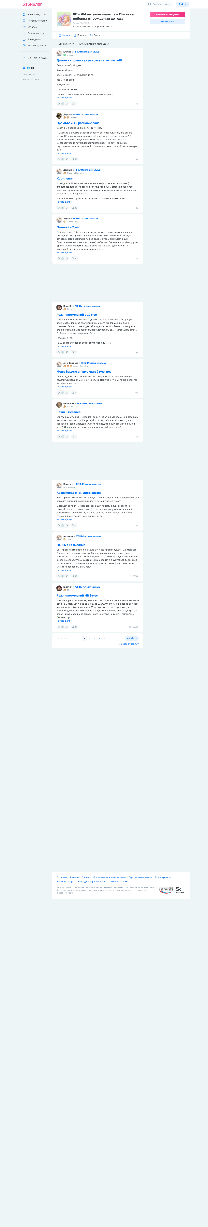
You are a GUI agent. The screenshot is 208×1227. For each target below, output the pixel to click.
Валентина (68, 403)
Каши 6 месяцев (69, 412)
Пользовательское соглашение (109, 877)
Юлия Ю (67, 306)
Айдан (66, 218)
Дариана (67, 170)
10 (76, 258)
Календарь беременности (91, 881)
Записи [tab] (66, 35)
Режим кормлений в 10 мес (77, 314)
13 (76, 208)
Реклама (74, 877)
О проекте (62, 877)
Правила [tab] (81, 35)
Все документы (163, 877)
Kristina (67, 52)
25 (76, 576)
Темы (125, 881)
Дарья (66, 114)
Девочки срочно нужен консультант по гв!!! (89, 60)
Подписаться (167, 21)
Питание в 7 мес (68, 227)
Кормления (65, 178)
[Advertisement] (168, 83)
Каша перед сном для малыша (79, 492)
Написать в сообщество (167, 14)
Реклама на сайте (31, 79)
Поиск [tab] (97, 35)
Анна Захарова (70, 363)
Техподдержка (29, 74)
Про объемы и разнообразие (78, 123)
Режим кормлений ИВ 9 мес (77, 595)
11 (76, 627)
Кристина (68, 484)
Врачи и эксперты (66, 881)
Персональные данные (140, 877)
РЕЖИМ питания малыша (86, 52)
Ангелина (68, 536)
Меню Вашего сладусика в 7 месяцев (84, 371)
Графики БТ (114, 881)
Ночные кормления (71, 545)
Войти (182, 4)
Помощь (86, 877)
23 (76, 159)
